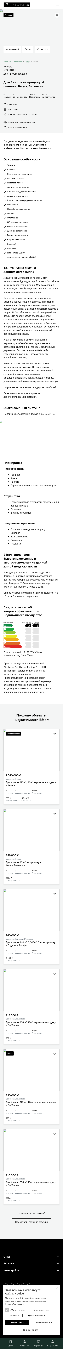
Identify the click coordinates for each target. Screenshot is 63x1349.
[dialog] (31, 1310)
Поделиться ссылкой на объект (22, 114)
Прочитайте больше (14, 1304)
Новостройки (11, 1270)
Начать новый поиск (17, 127)
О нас (7, 1256)
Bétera (27, 62)
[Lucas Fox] (17, 4)
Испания (7, 62)
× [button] (57, 1288)
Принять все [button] (17, 1322)
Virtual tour (42, 49)
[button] (54, 750)
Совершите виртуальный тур (31, 442)
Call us (10, 1346)
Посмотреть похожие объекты (21, 122)
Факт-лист (12, 104)
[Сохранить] (57, 15)
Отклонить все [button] (44, 1322)
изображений (12, 49)
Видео (28, 49)
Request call (39, 1346)
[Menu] (57, 5)
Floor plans (12, 109)
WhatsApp (24, 1346)
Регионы (9, 1263)
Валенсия (18, 62)
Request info (52, 1346)
